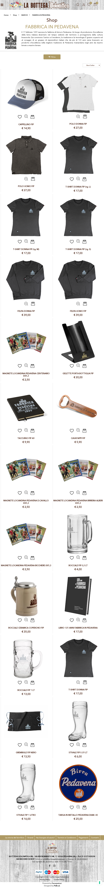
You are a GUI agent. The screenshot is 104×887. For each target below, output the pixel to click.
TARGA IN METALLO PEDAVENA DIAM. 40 (78, 815)
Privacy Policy (45, 879)
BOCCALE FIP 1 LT (26, 690)
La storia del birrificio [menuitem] (14, 837)
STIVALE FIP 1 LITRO (26, 815)
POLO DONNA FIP (78, 124)
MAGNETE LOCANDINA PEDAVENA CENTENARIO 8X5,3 (26, 374)
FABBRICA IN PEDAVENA (41, 15)
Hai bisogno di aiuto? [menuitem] (45, 837)
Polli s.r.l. (57, 886)
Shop (15, 15)
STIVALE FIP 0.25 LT (78, 752)
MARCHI (24, 15)
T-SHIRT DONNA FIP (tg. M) (26, 249)
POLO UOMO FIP (26, 186)
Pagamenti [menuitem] (83, 837)
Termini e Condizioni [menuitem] (66, 837)
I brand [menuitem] (30, 837)
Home (6, 15)
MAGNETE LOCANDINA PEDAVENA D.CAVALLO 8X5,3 (26, 501)
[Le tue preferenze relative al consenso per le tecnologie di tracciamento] (99, 882)
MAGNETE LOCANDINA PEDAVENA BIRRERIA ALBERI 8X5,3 (78, 501)
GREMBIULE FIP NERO (26, 752)
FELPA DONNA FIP (26, 311)
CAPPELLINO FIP (26, 124)
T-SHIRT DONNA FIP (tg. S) (78, 249)
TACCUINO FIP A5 (26, 438)
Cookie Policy (59, 879)
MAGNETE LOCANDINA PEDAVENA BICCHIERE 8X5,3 (26, 565)
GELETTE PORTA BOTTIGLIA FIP (78, 373)
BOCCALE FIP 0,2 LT (78, 565)
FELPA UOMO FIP (78, 311)
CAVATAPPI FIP (78, 438)
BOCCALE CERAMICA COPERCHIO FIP (26, 628)
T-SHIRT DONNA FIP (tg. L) (78, 187)
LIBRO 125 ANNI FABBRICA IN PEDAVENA (78, 628)
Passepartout (57, 883)
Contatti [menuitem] (95, 837)
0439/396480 (82, 859)
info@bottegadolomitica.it (54, 859)
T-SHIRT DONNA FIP (78, 689)
